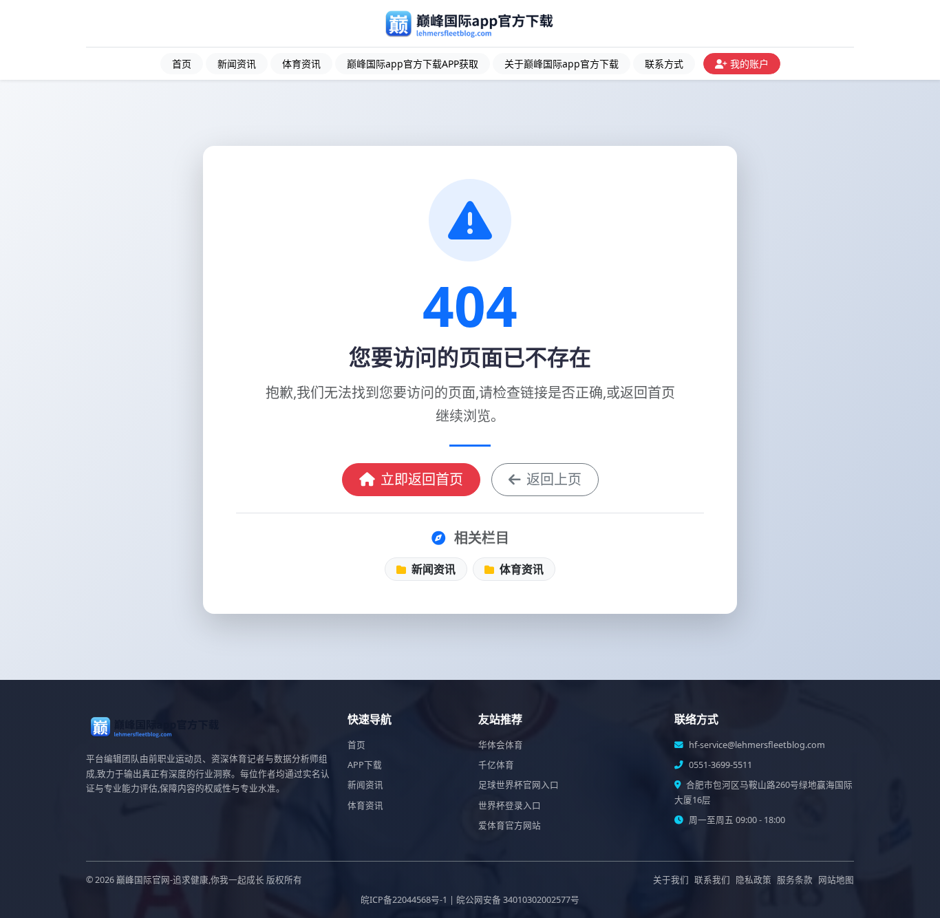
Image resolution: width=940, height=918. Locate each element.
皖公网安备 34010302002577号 (517, 900)
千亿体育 (496, 765)
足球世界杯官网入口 (518, 785)
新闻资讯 (236, 63)
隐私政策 (753, 880)
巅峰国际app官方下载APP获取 (412, 63)
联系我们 (712, 880)
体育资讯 (301, 63)
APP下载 (365, 765)
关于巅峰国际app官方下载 (561, 63)
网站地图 (836, 880)
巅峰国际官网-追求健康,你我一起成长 (190, 880)
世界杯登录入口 (509, 805)
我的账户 (749, 63)
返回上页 (553, 479)
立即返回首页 (422, 479)
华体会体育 (500, 745)
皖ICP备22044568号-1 (404, 900)
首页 (181, 63)
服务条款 (795, 880)
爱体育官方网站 (509, 825)
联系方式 (664, 63)
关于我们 (671, 880)
